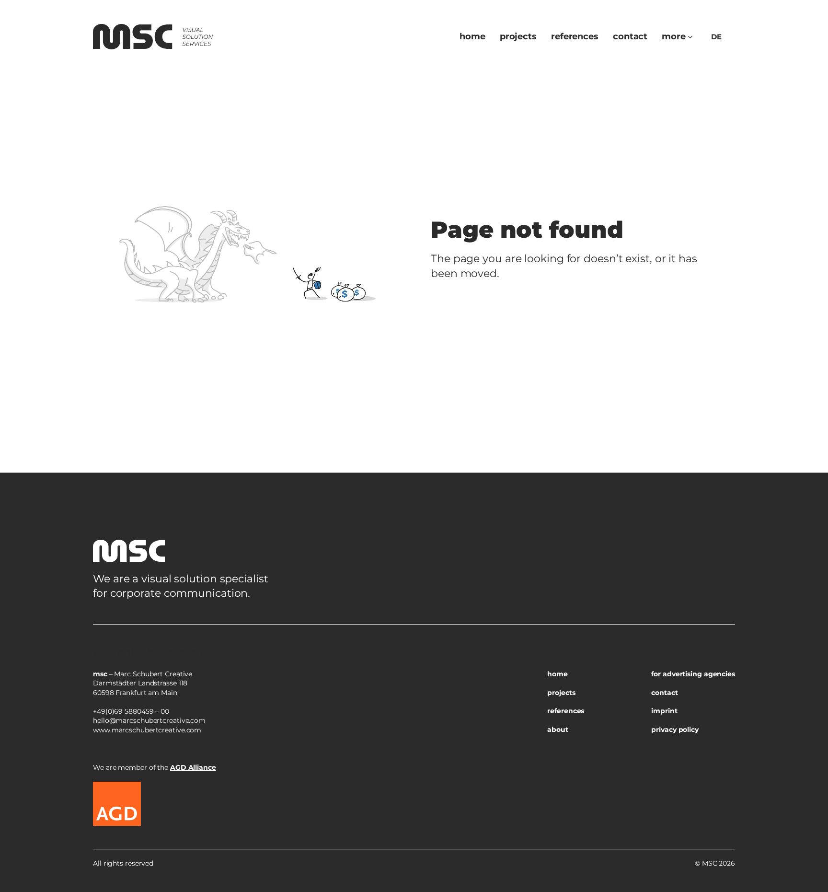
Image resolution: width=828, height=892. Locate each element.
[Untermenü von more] (690, 36)
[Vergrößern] (722, 636)
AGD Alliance (193, 767)
